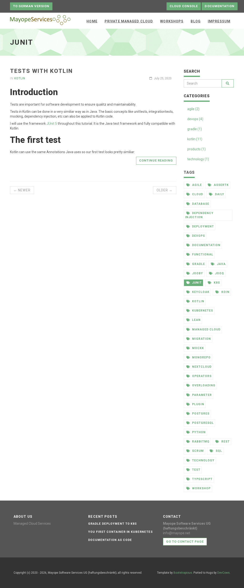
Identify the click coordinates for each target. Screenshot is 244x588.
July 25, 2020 (162, 78)
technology (202, 460)
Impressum (219, 21)
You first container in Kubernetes (120, 532)
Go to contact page (185, 541)
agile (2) (193, 109)
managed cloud (205, 329)
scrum (197, 451)
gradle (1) (194, 129)
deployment (202, 226)
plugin (197, 404)
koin (224, 292)
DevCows (223, 572)
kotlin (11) (194, 139)
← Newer (22, 190)
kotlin (19, 78)
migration (201, 338)
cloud (197, 194)
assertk (221, 185)
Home (91, 21)
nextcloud (201, 366)
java (221, 264)
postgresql (202, 423)
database (200, 203)
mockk (197, 348)
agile (196, 185)
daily (219, 194)
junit (196, 282)
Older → (165, 190)
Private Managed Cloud (129, 21)
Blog (195, 21)
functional (202, 254)
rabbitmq (200, 441)
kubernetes (202, 310)
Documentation (219, 6)
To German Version (31, 6)
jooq (219, 273)
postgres (200, 413)
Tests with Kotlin (41, 71)
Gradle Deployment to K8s (112, 523)
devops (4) (195, 119)
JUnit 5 (51, 123)
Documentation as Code (110, 540)
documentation (205, 245)
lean (196, 320)
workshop (201, 488)
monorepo (201, 357)
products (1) (196, 149)
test (195, 469)
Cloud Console (184, 6)
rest (225, 441)
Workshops (171, 21)
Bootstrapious (182, 572)
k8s (216, 282)
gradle (198, 264)
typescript (202, 479)
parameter (201, 395)
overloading (203, 385)
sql (218, 451)
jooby (197, 273)
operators (201, 376)
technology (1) (198, 159)
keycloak (200, 292)
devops (198, 235)
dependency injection (199, 215)
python (198, 432)
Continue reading (156, 160)
